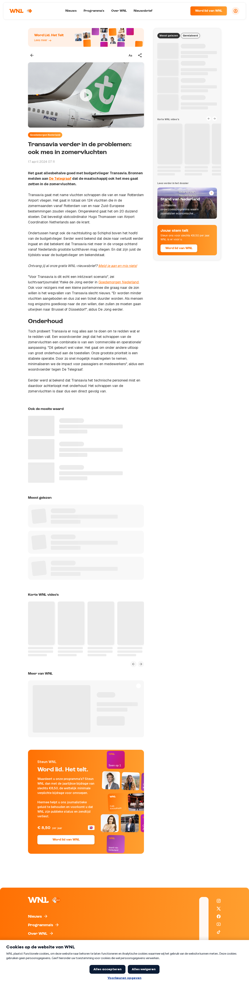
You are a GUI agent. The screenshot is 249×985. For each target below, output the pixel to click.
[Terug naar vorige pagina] (32, 55)
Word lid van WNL (208, 10)
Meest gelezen (169, 35)
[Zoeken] (182, 11)
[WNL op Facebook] (218, 916)
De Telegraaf (60, 178)
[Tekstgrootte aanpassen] (130, 55)
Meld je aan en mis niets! (117, 265)
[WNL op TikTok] (218, 932)
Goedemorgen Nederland (45, 135)
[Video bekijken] (86, 95)
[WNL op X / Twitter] (218, 908)
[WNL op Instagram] (218, 901)
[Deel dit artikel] (140, 55)
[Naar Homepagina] (21, 11)
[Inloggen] (235, 11)
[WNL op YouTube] (218, 924)
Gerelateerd (190, 35)
